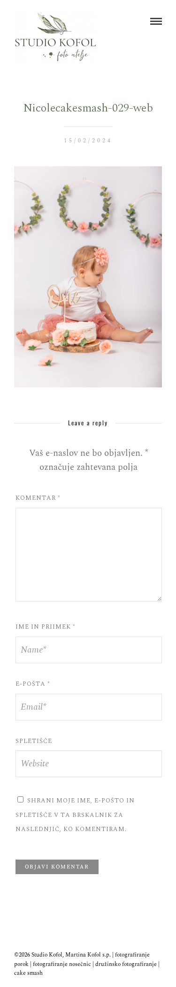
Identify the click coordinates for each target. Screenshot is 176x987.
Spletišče (33, 741)
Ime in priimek (45, 626)
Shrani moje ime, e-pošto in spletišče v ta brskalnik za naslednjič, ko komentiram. (75, 815)
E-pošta (32, 684)
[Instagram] (94, 940)
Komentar (38, 498)
